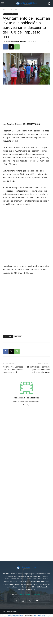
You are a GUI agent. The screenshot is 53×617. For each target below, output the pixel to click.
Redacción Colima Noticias (16, 41)
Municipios (13, 10)
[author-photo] (26, 394)
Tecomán (14, 14)
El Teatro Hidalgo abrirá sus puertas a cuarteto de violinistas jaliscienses (38, 369)
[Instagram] (23, 600)
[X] (11, 46)
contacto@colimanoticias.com (31, 594)
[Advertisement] (26, 104)
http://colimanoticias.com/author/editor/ (26, 401)
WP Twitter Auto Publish (16, 615)
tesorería (18, 337)
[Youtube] (36, 600)
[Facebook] (5, 46)
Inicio (4, 10)
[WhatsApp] (17, 46)
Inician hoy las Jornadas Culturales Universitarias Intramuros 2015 (13, 369)
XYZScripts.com (39, 615)
